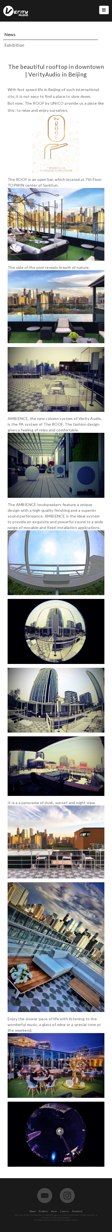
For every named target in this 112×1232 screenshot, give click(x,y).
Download (77, 1211)
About (33, 1211)
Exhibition (14, 45)
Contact (65, 1211)
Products (44, 1211)
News (54, 1211)
